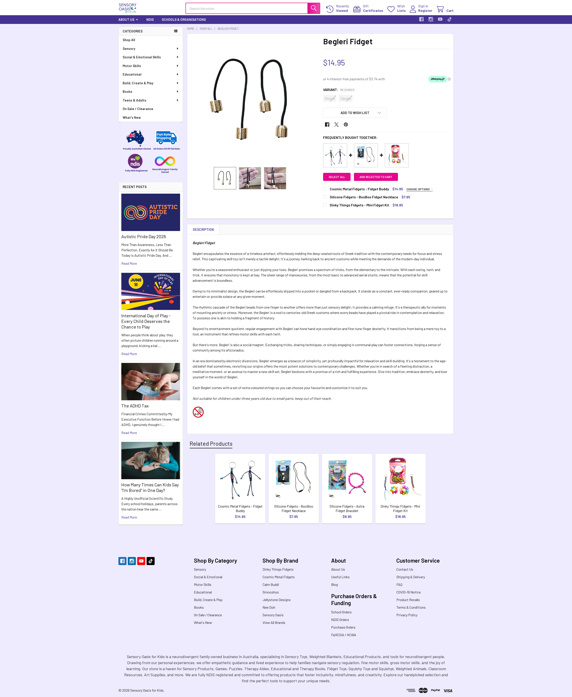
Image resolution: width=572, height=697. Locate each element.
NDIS (150, 19)
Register (425, 10)
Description (203, 229)
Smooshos (271, 592)
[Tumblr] (450, 19)
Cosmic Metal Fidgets (279, 577)
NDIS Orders (340, 619)
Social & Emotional (208, 577)
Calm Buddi (271, 584)
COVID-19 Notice (408, 592)
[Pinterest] (346, 125)
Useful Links (340, 577)
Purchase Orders (343, 627)
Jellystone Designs (277, 599)
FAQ (399, 584)
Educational (132, 74)
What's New (132, 117)
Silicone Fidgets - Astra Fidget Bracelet (347, 508)
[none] (254, 100)
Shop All (129, 40)
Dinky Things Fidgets (278, 569)
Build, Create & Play (138, 83)
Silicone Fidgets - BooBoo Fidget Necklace (293, 508)
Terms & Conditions (411, 607)
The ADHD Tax (135, 405)
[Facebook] (421, 19)
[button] (355, 113)
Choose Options (418, 189)
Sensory (129, 49)
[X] (336, 125)
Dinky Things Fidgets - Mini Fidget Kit (400, 508)
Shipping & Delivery (410, 577)
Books (127, 91)
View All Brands (274, 622)
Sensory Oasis (273, 615)
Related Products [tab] (211, 443)
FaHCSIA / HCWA (343, 635)
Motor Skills (132, 66)
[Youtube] (440, 19)
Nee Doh (269, 607)
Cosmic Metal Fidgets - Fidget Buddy (240, 508)
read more (129, 263)
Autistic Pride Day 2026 (143, 236)
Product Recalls (408, 599)
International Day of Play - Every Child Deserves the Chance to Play (146, 321)
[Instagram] (431, 19)
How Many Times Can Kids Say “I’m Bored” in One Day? (150, 487)
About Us (126, 19)
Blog (334, 584)
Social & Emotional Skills (142, 57)
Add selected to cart (376, 177)
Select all (337, 177)
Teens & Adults (134, 100)
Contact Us (404, 569)
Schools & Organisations (184, 19)
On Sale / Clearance (138, 109)
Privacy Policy (406, 615)
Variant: (339, 89)
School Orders (341, 612)
